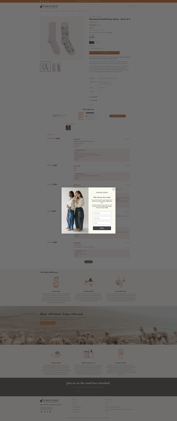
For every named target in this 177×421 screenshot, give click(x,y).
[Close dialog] (113, 189)
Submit (102, 228)
